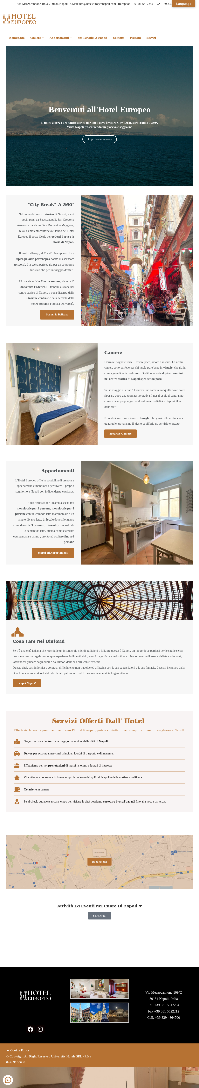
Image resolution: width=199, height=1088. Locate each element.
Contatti (118, 38)
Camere (35, 38)
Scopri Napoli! (27, 683)
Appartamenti (59, 38)
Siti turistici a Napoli (92, 38)
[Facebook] (30, 1029)
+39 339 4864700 (173, 3)
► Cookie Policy (18, 1050)
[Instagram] (40, 1029)
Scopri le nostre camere (99, 139)
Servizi (151, 38)
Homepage (16, 38)
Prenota (135, 38)
